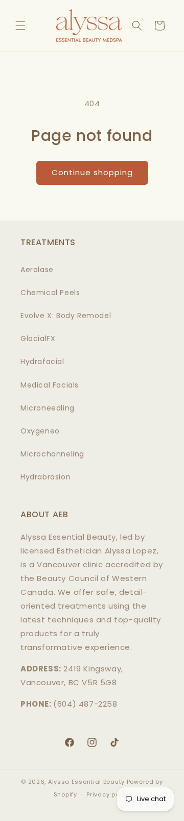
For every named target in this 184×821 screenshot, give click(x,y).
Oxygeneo (40, 431)
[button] (20, 25)
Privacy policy (108, 794)
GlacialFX (37, 338)
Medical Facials (49, 385)
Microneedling (47, 408)
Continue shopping (92, 172)
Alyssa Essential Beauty (86, 782)
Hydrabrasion (45, 477)
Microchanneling (52, 454)
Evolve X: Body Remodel (65, 315)
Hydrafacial (42, 361)
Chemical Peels (50, 292)
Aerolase (37, 269)
